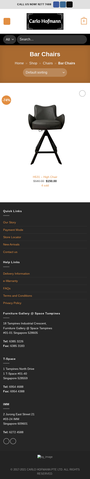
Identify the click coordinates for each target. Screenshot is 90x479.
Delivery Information (16, 273)
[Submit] (82, 39)
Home (19, 63)
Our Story (9, 222)
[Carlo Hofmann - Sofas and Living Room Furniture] (45, 21)
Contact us (10, 252)
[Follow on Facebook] (56, 4)
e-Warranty (10, 281)
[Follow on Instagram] (63, 4)
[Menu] (7, 21)
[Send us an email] (69, 4)
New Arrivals (11, 244)
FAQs (6, 288)
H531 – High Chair (45, 177)
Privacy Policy (12, 303)
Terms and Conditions (17, 295)
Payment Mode (13, 229)
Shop (33, 63)
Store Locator (12, 237)
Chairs (48, 63)
